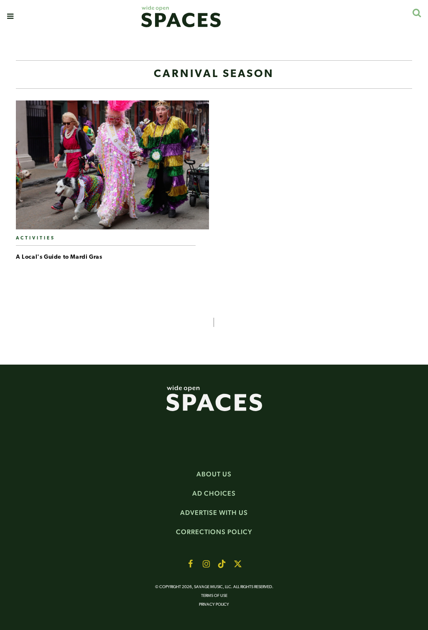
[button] (10, 16)
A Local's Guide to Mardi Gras (59, 257)
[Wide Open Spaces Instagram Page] (206, 564)
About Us (214, 474)
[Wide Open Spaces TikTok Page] (222, 564)
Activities (35, 238)
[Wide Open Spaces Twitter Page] (238, 564)
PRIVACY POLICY (214, 604)
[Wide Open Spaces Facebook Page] (190, 564)
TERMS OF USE (214, 596)
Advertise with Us (214, 513)
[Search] (416, 13)
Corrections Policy (214, 532)
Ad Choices (214, 493)
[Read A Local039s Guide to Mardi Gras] (112, 168)
